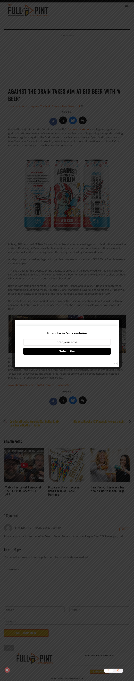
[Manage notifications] (7, 670)
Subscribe (67, 351)
